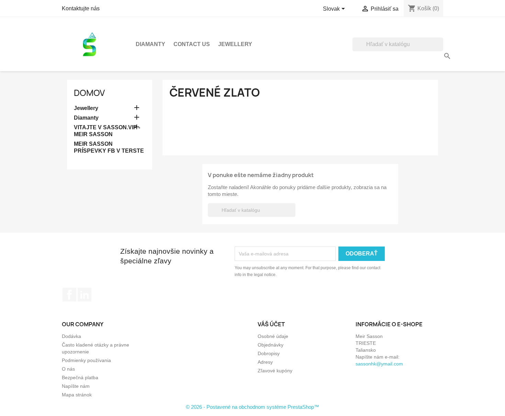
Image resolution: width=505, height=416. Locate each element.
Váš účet (271, 324)
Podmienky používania (86, 360)
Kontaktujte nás (81, 8)
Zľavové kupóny (275, 370)
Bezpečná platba (80, 377)
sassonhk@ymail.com (379, 363)
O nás (68, 369)
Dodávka (71, 336)
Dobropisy (269, 353)
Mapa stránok (77, 394)
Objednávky (270, 345)
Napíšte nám (76, 386)
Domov (89, 93)
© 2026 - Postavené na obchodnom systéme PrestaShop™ (252, 407)
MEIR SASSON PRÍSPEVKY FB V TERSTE (109, 147)
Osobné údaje (273, 336)
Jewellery (235, 44)
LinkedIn (84, 295)
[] (440, 49)
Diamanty (150, 44)
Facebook (69, 295)
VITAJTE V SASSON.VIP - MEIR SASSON (107, 130)
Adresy (265, 362)
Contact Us (191, 44)
